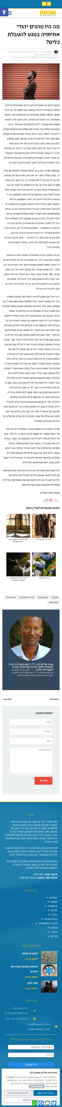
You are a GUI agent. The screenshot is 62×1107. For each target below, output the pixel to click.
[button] (9, 13)
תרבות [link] (54, 936)
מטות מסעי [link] (53, 602)
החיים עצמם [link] (50, 919)
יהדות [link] (54, 931)
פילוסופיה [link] (52, 906)
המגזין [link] (54, 927)
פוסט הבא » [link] (6, 699)
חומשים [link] (53, 897)
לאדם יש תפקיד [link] (30, 953)
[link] (4, 12)
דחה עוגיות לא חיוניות (18, 1093)
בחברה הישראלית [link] (48, 923)
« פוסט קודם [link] (55, 699)
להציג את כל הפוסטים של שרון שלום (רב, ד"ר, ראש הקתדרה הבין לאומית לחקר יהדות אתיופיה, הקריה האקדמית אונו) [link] (32, 673)
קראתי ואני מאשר (45, 1093)
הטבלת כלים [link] (43, 597)
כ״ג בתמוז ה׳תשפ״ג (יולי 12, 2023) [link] (44, 57)
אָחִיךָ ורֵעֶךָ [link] (32, 983)
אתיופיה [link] (55, 597)
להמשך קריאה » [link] (31, 959)
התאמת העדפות (31, 1100)
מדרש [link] (54, 910)
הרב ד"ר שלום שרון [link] (26, 597)
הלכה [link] (54, 914)
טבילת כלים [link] (10, 597)
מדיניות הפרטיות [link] (36, 1086)
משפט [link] (54, 901)
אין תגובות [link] (16, 57)
